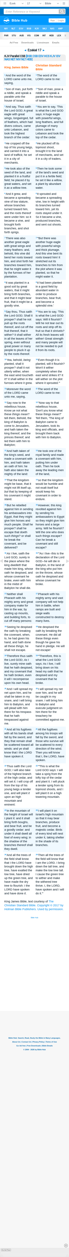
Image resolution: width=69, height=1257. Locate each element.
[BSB (29, 56)
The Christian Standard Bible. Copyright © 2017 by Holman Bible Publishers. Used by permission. (34, 905)
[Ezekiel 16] (4, 568)
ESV (41, 56)
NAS (7, 59)
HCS (47, 56)
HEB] (30, 59)
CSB (35, 56)
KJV (52, 56)
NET (13, 59)
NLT (23, 59)
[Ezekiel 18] (65, 568)
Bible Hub (34, 918)
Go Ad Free (6, 1250)
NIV (18, 59)
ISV (58, 56)
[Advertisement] (39, 987)
